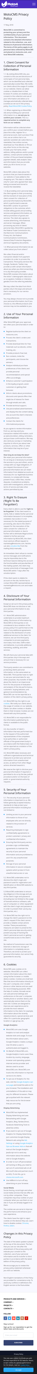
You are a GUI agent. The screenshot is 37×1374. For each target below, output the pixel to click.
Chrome (25, 1223)
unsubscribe (15, 546)
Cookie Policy (25, 1365)
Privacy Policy (18, 1354)
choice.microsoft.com (14, 1177)
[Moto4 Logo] (10, 4)
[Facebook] (5, 1318)
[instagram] (22, 1318)
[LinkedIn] (18, 1318)
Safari (12, 1226)
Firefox (6, 1226)
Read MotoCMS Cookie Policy (20, 106)
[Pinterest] (26, 1318)
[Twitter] (9, 1318)
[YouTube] (14, 1318)
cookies (7, 703)
